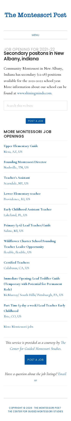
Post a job (35, 121)
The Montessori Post (35, 15)
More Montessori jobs (18, 326)
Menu (35, 35)
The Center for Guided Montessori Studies (35, 411)
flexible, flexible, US (30, 246)
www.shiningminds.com (34, 93)
